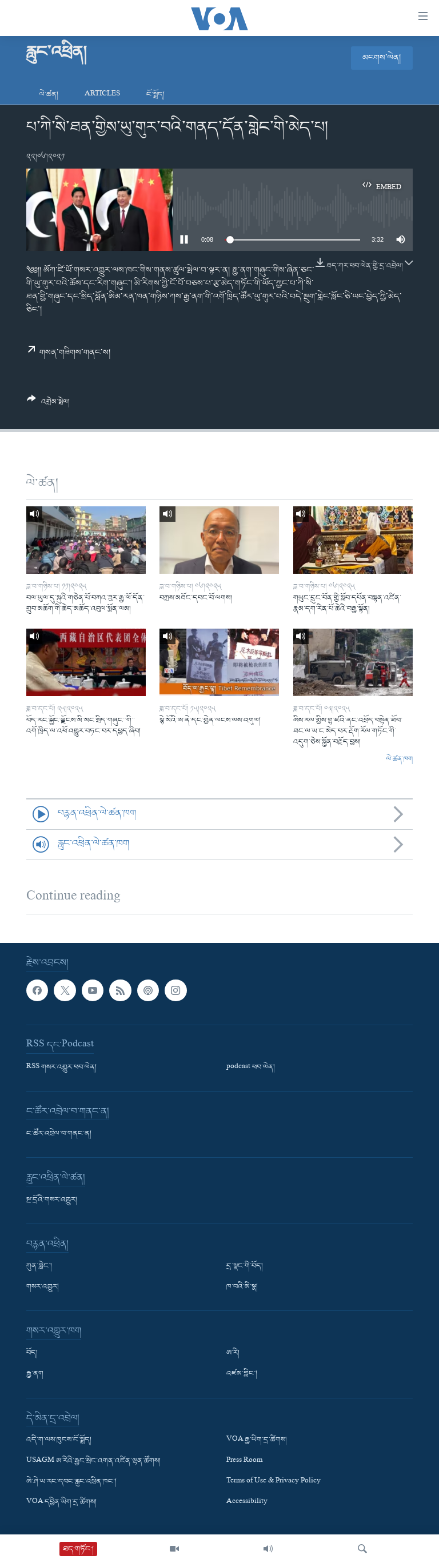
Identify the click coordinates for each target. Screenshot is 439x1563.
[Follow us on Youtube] (92, 990)
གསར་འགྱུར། (42, 1287)
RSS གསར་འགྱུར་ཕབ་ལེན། (61, 1067)
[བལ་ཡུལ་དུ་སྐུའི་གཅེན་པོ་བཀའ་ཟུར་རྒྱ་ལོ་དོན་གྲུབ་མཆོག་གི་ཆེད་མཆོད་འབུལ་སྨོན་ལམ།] (86, 540)
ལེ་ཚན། (48, 95)
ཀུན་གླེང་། (39, 1266)
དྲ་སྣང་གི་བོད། (244, 1266)
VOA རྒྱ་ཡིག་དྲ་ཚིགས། (256, 1440)
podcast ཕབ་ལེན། (250, 1067)
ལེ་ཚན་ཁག (399, 759)
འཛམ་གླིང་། (241, 1374)
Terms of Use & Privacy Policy (273, 1482)
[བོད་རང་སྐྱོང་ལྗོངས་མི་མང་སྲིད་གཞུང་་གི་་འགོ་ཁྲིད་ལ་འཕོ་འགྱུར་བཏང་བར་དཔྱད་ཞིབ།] (86, 662)
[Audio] (268, 1548)
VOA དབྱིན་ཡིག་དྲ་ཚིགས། (61, 1502)
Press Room (244, 1461)
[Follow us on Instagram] (175, 990)
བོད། (32, 1353)
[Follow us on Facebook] (37, 990)
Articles (102, 95)
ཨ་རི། (233, 1353)
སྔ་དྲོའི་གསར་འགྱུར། (51, 1200)
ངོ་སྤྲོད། (155, 95)
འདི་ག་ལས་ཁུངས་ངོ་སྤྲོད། (58, 1440)
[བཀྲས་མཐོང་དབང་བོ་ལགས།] (219, 540)
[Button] (48, 405)
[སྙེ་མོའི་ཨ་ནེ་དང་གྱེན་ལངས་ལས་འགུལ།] (219, 662)
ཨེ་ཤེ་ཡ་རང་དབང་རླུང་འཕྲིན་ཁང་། (71, 1482)
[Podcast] (148, 990)
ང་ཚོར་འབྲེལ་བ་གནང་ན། (58, 1134)
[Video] (174, 1548)
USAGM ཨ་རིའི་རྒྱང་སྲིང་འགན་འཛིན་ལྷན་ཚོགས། (93, 1461)
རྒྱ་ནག (34, 1374)
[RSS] (120, 990)
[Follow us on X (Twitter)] (64, 990)
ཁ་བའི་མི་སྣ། (242, 1287)
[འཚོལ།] (362, 1548)
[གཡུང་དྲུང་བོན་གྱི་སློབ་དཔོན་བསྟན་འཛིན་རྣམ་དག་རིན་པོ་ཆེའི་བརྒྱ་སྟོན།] (353, 540)
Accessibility (247, 1502)
